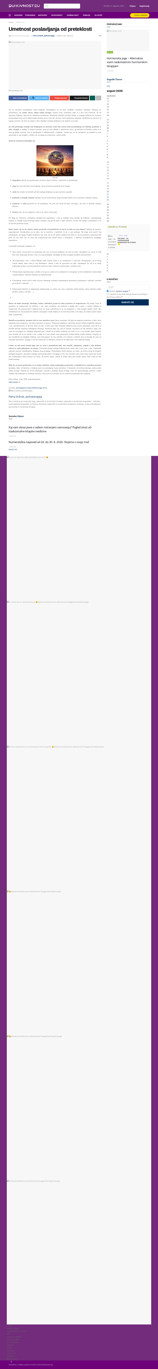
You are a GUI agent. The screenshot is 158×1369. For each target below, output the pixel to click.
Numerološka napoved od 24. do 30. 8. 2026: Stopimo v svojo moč (49, 442)
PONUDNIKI (30, 15)
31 (108, 131)
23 (108, 200)
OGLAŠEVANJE (12, 1342)
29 (108, 125)
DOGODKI (18, 15)
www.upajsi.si (14, 382)
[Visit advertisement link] (54, 160)
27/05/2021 (110, 71)
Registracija (144, 6)
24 (108, 204)
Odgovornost (24, 388)
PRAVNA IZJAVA (13, 1328)
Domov (11, 22)
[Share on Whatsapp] (92, 98)
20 (108, 191)
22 (108, 197)
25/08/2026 (12, 436)
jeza (17, 388)
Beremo (110, 52)
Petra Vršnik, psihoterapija (44, 36)
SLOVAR (10, 1356)
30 (108, 128)
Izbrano (70, 36)
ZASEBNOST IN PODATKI (17, 1331)
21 (108, 194)
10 (108, 162)
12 (108, 167)
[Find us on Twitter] (11, 1362)
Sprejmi (119, 291)
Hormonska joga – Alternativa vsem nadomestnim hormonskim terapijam (127, 62)
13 (108, 170)
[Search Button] (77, 6)
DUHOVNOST (56, 15)
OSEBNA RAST (73, 15)
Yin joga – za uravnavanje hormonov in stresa (127, 240)
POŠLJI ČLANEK (13, 1339)
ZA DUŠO (98, 15)
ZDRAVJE (86, 15)
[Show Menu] (10, 15)
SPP (8, 1334)
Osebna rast (20, 22)
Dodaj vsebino (140, 15)
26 (108, 210)
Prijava (132, 6)
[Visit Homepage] (24, 6)
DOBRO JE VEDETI (14, 1337)
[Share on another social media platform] (98, 98)
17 (108, 183)
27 (108, 120)
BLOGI (9, 1348)
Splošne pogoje (122, 291)
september (111, 96)
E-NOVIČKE (11, 1353)
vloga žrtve (42, 388)
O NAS (9, 1326)
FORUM (10, 1345)
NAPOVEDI (42, 15)
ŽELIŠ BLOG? (12, 1359)
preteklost (34, 388)
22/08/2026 (12, 447)
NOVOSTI (10, 1351)
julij (108, 86)
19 (108, 188)
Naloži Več (13, 449)
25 (108, 207)
